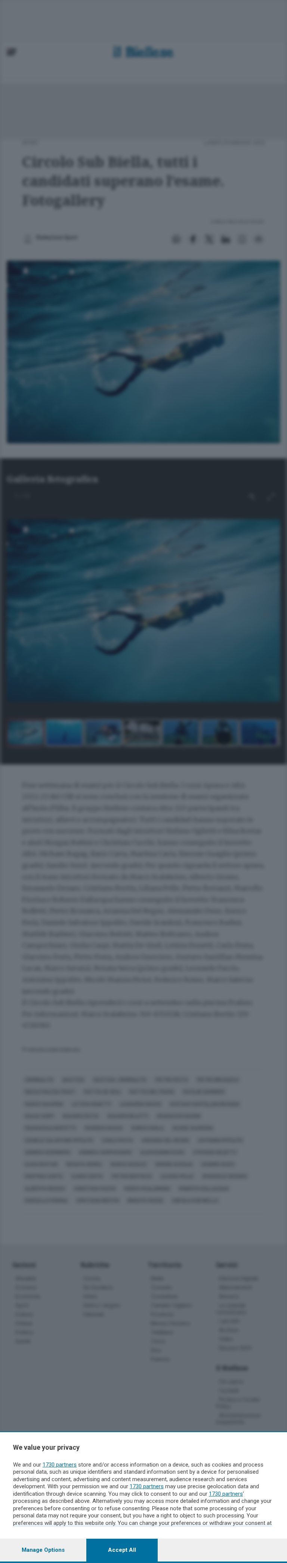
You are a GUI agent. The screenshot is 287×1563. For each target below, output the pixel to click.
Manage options (43, 1550)
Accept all (122, 1550)
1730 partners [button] (60, 1464)
